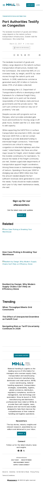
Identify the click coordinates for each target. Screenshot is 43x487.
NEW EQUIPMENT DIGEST (22, 462)
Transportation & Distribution (14, 16)
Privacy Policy (34, 472)
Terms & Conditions (8, 475)
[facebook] (14, 55)
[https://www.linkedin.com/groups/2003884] (21, 451)
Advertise (12, 472)
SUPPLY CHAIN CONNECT (21, 464)
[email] (29, 55)
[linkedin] (18, 55)
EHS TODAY (15, 460)
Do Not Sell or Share (23, 472)
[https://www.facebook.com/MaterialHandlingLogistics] (19, 451)
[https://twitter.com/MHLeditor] (24, 451)
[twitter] (21, 55)
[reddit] (25, 55)
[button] (3, 5)
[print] (40, 55)
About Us (5, 472)
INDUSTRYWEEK (26, 460)
